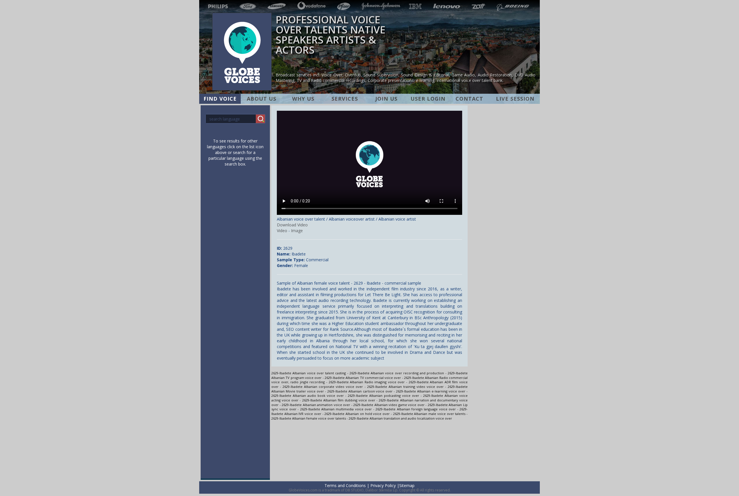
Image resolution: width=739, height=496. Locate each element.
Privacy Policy (383, 485)
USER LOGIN (427, 98)
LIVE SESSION (515, 98)
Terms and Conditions (345, 485)
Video (282, 230)
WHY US (303, 98)
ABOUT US (261, 98)
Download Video (292, 225)
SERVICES (344, 98)
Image (297, 230)
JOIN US (386, 98)
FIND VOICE (220, 98)
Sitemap (407, 485)
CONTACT (469, 98)
